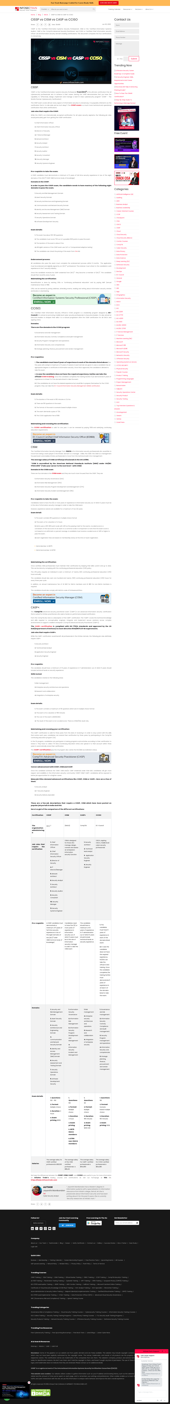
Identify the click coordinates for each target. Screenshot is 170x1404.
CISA (118, 221)
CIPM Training (96, 1281)
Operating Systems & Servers (126, 362)
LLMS (47, 1346)
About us (34, 1243)
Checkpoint (120, 218)
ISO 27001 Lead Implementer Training (43, 1295)
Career (67, 1243)
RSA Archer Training (111, 1288)
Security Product (122, 396)
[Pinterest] (45, 24)
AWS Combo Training (74, 1284)
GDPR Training (59, 1284)
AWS (118, 201)
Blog (39, 15)
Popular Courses (122, 372)
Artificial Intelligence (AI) (124, 194)
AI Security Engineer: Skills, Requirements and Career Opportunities (123, 80)
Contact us (91, 1243)
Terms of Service (99, 1264)
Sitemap (34, 1346)
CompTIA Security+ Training (117, 1277)
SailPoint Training (89, 1284)
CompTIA (119, 245)
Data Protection (121, 255)
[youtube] (49, 1229)
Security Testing (122, 399)
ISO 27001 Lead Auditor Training (41, 1284)
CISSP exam (76, 105)
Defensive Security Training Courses (116, 1319)
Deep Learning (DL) (123, 261)
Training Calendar (114, 9)
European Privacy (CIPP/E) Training (116, 1281)
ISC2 (117, 305)
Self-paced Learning (38, 1264)
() (44, 1194)
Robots (41, 1346)
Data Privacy (120, 251)
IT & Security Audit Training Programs (109, 1316)
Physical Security (122, 369)
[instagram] (45, 1229)
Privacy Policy (76, 1264)
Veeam (118, 416)
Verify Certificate (79, 1243)
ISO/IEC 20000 (121, 325)
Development (121, 268)
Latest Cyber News (103, 1333)
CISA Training (47, 1277)
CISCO (118, 224)
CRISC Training (89, 1277)
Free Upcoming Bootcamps (61, 1333)
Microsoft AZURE (121, 349)
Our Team (42, 1243)
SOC (118, 402)
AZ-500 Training (36, 1281)
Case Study (133, 1243)
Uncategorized (121, 412)
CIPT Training (85, 1281)
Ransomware (120, 385)
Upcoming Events (107, 1260)
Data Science (121, 258)
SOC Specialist (97, 1288)
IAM (117, 288)
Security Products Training (40, 1319)
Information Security (123, 298)
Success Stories (109, 1243)
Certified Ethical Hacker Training (109, 1291)
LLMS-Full (55, 1346)
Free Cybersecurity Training (40, 1333)
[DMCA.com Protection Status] (40, 1396)
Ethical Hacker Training (73, 1277)
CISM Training (58, 1277)
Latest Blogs (91, 1333)
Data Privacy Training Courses (83, 1316)
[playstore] (94, 1223)
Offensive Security (122, 359)
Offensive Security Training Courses (89, 1319)
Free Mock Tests (78, 1333)
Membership (43, 1260)
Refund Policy (52, 1264)
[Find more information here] (151, 1376)
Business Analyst (122, 204)
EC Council (120, 275)
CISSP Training (36, 1277)
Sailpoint (119, 389)
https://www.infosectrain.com (44, 1180)
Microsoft (119, 342)
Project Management (123, 382)
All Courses (119, 1260)
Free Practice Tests (92, 1260)
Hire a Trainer (122, 1243)
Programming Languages (125, 379)
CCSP (118, 214)
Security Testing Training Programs (59, 1316)
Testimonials (53, 1243)
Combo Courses (122, 241)
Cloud (118, 231)
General (119, 278)
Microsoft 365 (121, 345)
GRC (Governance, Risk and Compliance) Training (48, 1298)
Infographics (120, 295)
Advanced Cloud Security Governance (108, 1295)
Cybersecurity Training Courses (96, 1312)
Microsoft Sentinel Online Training (109, 1284)
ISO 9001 (119, 322)
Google (118, 281)
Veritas (118, 419)
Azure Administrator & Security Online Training (47, 1291)
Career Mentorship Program (73, 1260)
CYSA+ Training (64, 1295)
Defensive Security (122, 265)
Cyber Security (121, 248)
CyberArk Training (72, 1281)
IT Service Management (124, 332)
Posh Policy (87, 1264)
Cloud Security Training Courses (72, 1312)
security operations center (125, 392)
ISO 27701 (119, 315)
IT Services (120, 335)
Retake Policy (64, 1264)
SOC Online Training (38, 1316)
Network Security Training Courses (63, 1319)
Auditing (119, 198)
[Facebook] (37, 24)
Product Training (122, 375)
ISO (117, 308)
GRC (117, 285)
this (76, 251)
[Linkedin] (32, 1229)
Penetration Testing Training (54, 1281)
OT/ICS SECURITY (122, 365)
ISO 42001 (119, 318)
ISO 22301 (119, 312)
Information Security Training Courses (122, 1312)
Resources (126, 9)
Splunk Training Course (75, 1298)
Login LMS (34, 1247)
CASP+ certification (43, 626)
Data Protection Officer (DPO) (82, 1295)
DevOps (119, 271)
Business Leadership (123, 208)
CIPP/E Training (127, 1291)
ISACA (46, 15)
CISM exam (56, 473)
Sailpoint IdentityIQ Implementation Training (80, 1291)
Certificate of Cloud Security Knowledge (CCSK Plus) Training (52, 1288)
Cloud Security (121, 235)
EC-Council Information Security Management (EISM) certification (77, 386)
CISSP (118, 228)
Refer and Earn (38, 1223)
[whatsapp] (54, 1229)
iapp (117, 292)
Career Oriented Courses (125, 211)
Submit (134, 59)
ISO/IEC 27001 (121, 328)
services (138, 9)
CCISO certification (42, 427)
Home (33, 15)
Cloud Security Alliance (124, 238)
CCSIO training (47, 377)
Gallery (99, 1243)
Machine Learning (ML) (124, 339)
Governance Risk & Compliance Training (45, 1312)
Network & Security (122, 355)
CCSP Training (101, 1277)
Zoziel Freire (120, 422)
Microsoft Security (122, 352)
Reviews (33, 1260)
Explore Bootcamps (108, 3)
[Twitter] (41, 24)
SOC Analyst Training (82, 1288)
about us (149, 9)
